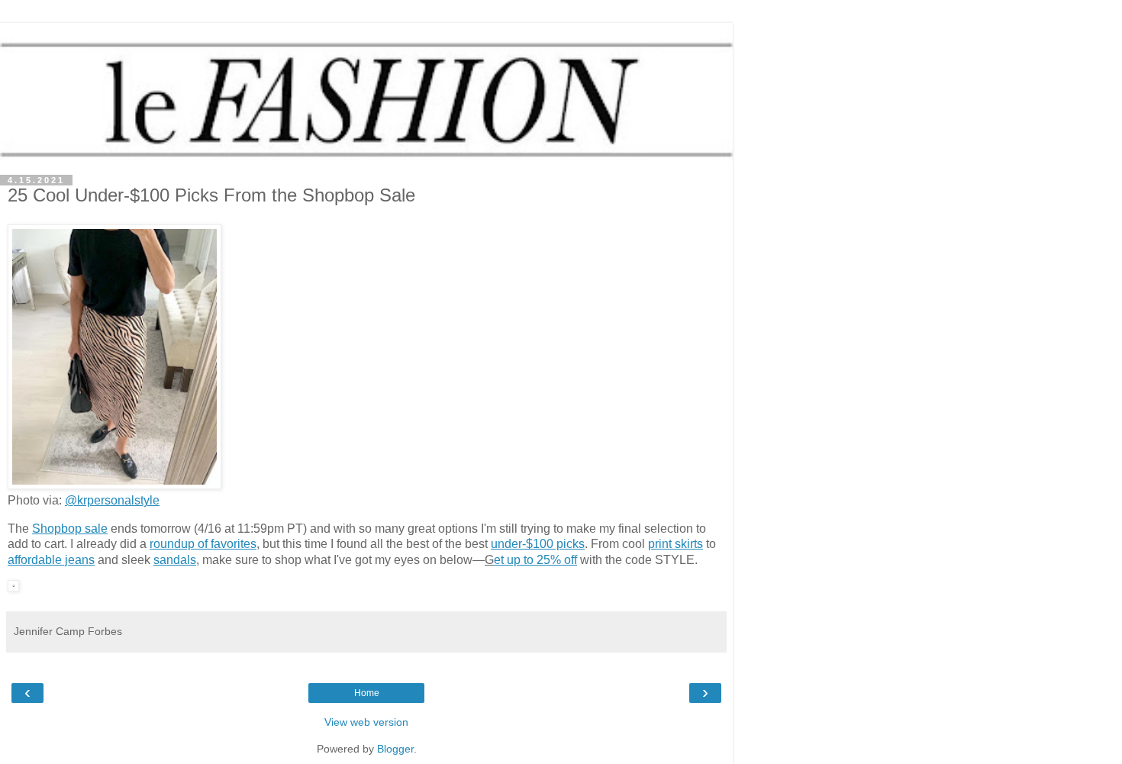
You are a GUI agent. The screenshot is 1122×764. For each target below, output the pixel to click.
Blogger (395, 749)
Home (366, 693)
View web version (366, 722)
